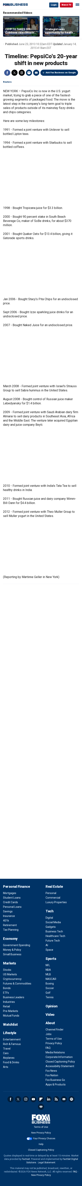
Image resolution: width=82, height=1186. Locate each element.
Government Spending (16, 945)
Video (50, 1015)
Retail (6, 1006)
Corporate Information (59, 1057)
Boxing (50, 983)
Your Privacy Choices (44, 1138)
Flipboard (41, 1099)
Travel (6, 1048)
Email (36, 73)
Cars (6, 1053)
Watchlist (10, 1024)
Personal (51, 893)
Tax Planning (10, 929)
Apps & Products (56, 1084)
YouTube (33, 1099)
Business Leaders (13, 997)
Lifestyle (9, 1033)
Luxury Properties (56, 902)
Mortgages (9, 893)
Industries (9, 1001)
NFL (48, 965)
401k (6, 920)
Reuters (7, 82)
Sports (51, 959)
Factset (26, 1159)
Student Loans (12, 897)
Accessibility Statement (60, 1066)
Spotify (71, 1099)
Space (49, 949)
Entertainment (12, 1039)
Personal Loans (12, 906)
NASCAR (51, 978)
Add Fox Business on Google (61, 72)
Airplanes (8, 1057)
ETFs (6, 992)
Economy (10, 939)
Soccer (50, 988)
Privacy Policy (54, 1043)
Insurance (9, 916)
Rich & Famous (12, 1044)
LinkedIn (49, 1099)
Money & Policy (12, 949)
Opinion (52, 1006)
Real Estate (54, 886)
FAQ (48, 1047)
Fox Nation (52, 1075)
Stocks (7, 969)
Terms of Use (54, 1038)
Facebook (7, 73)
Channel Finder (55, 1029)
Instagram (26, 1099)
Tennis (50, 997)
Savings (8, 911)
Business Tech (54, 931)
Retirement (10, 925)
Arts (5, 1066)
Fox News (51, 1070)
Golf (48, 992)
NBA (48, 969)
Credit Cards (10, 902)
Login (54, 5)
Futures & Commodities (17, 983)
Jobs (48, 1034)
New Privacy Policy (41, 1132)
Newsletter (64, 1099)
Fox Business (15, 4)
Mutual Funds (11, 1015)
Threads (22, 73)
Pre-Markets (10, 1011)
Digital (49, 917)
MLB (48, 974)
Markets (9, 963)
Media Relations (55, 1052)
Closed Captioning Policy (60, 1061)
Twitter (14, 73)
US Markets (10, 974)
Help (41, 1144)
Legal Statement (46, 1162)
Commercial (53, 897)
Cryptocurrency (12, 978)
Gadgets (51, 926)
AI (47, 945)
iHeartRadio (41, 1107)
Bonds (7, 988)
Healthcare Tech (55, 936)
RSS (56, 1099)
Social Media (53, 922)
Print (29, 73)
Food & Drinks (11, 1062)
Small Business (12, 954)
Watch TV (66, 5)
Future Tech (53, 940)
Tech (49, 911)
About (50, 1023)
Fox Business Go (55, 1079)
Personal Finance (16, 886)
